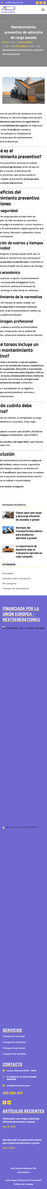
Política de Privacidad (29, 1180)
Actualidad (8, 573)
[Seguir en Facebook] (37, 2)
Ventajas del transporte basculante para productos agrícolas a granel (29, 533)
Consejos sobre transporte (16, 578)
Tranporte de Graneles (14, 1054)
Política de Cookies (23, 1184)
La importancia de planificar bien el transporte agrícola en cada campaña (29, 552)
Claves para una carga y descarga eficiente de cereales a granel (29, 516)
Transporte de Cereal (14, 1048)
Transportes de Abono (14, 1042)
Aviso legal (10, 1180)
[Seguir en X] (41, 2)
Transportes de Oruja (14, 1036)
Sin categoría (9, 583)
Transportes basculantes (15, 588)
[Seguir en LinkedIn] (44, 2)
